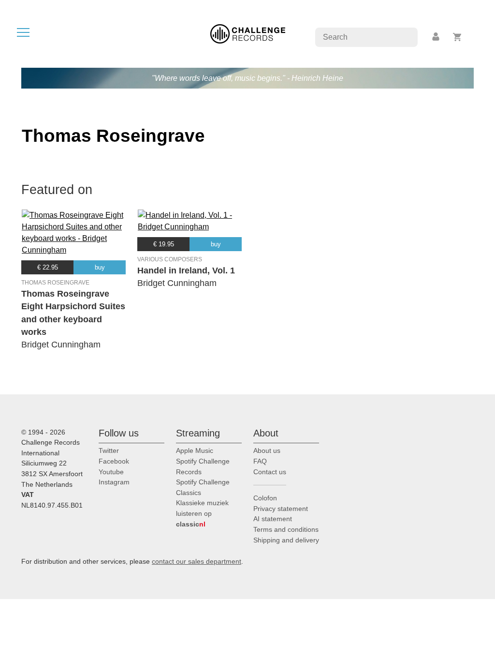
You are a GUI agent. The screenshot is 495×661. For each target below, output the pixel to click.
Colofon (265, 498)
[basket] (457, 37)
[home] (247, 33)
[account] (436, 37)
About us (266, 450)
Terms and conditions (286, 529)
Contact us (269, 472)
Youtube (111, 472)
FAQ (260, 461)
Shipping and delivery (286, 540)
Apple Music (194, 450)
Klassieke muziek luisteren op (202, 513)
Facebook (114, 461)
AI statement (272, 519)
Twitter (109, 450)
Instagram (114, 482)
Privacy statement (280, 508)
